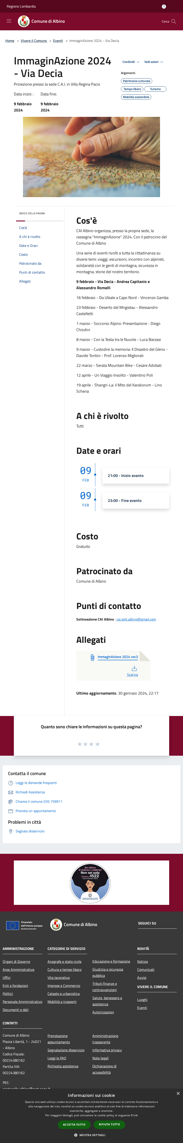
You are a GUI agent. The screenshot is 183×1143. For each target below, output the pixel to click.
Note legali (100, 1058)
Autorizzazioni (103, 1012)
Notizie (142, 961)
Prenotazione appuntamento (59, 1039)
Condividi (129, 61)
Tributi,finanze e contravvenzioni (104, 986)
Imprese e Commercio (64, 985)
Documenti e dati (16, 1009)
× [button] (178, 1093)
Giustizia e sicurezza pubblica (107, 972)
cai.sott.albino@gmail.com (136, 619)
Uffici (6, 977)
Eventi (58, 40)
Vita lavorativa (59, 977)
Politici (8, 993)
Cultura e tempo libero (64, 969)
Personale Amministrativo (22, 1001)
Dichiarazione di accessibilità (104, 1069)
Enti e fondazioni (15, 985)
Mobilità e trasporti (62, 1001)
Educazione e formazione (111, 961)
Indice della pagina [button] (32, 213)
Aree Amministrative (18, 969)
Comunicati (145, 969)
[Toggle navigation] (9, 21)
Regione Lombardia (21, 6)
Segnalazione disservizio (66, 1050)
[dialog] (91, 1116)
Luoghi (142, 999)
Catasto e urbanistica (64, 993)
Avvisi (141, 977)
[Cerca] (173, 21)
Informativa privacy (107, 1050)
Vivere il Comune (34, 40)
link (135, 1115)
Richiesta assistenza (63, 1066)
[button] (91, 1135)
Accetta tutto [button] (74, 1124)
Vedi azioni (151, 61)
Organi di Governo (16, 961)
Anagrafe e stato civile (64, 961)
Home (9, 40)
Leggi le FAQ (57, 1058)
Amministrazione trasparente (105, 1039)
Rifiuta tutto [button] (109, 1124)
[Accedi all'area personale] (164, 6)
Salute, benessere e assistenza (107, 1001)
